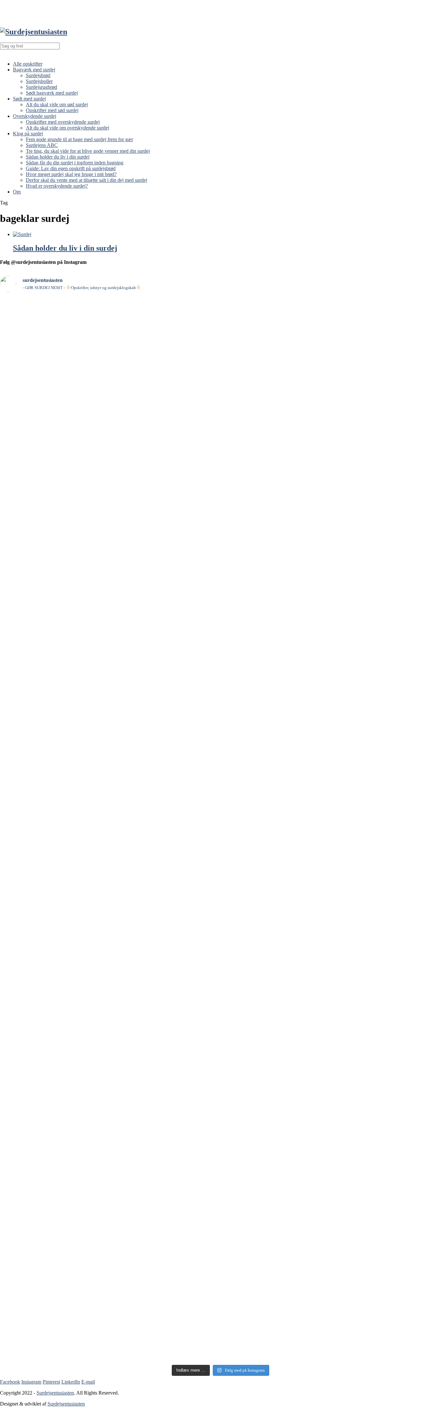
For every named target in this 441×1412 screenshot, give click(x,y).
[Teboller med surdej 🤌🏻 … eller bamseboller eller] (276, 1018)
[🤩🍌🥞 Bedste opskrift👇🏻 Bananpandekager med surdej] (165, 347)
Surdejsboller (39, 81)
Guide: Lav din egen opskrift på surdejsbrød (71, 168)
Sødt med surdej (29, 98)
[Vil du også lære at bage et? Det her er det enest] (276, 556)
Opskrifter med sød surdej (52, 110)
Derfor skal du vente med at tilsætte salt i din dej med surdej (86, 180)
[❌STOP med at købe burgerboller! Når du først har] (165, 562)
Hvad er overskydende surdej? (57, 186)
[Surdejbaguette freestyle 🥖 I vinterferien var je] (387, 734)
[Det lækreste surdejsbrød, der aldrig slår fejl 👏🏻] (276, 365)
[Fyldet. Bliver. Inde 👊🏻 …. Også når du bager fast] (387, 978)
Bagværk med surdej (34, 69)
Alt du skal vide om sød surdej (57, 104)
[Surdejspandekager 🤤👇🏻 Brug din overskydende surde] (387, 588)
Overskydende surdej (34, 116)
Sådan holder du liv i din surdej (57, 157)
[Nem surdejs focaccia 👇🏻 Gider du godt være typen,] (54, 1236)
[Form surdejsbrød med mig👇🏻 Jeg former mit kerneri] (54, 798)
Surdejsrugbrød (41, 87)
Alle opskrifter (27, 64)
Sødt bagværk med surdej (52, 93)
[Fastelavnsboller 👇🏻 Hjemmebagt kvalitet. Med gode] (165, 1011)
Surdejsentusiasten (55, 1393)
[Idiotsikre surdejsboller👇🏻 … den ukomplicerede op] (387, 1174)
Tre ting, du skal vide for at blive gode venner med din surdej (88, 151)
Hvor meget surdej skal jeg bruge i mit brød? (71, 174)
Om (17, 191)
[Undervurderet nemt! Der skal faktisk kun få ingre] (54, 994)
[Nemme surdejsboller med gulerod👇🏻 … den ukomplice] (54, 389)
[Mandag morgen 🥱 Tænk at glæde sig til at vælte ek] (54, 551)
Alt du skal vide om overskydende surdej (67, 127)
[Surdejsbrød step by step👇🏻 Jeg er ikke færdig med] (276, 792)
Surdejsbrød (38, 75)
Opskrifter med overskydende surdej (63, 122)
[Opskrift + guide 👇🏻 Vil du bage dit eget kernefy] (165, 809)
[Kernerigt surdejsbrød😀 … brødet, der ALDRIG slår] (387, 329)
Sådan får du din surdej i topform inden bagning (74, 162)
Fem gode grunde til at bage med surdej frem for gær (79, 139)
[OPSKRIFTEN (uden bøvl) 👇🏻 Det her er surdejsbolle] (165, 1183)
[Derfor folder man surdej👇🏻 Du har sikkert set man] (276, 1191)
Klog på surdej (28, 133)
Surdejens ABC (42, 145)
